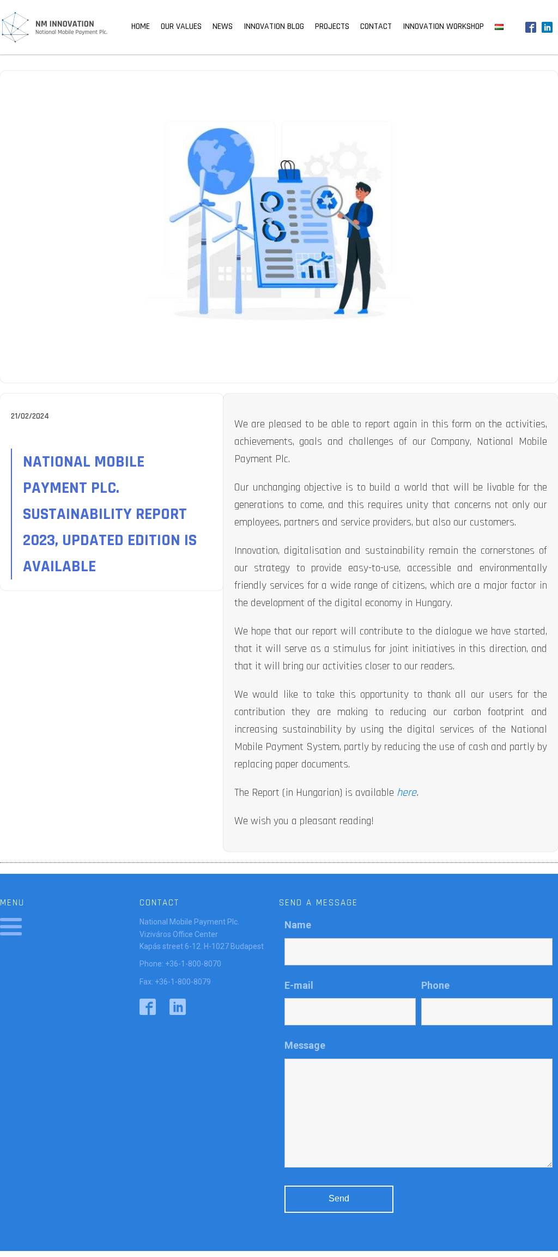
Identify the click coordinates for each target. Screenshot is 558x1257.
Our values (181, 26)
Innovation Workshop (443, 26)
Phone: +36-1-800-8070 (180, 963)
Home (140, 26)
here (406, 792)
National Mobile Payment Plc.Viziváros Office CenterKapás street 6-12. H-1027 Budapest (202, 934)
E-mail (298, 985)
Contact (376, 26)
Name (297, 924)
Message (304, 1045)
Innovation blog (274, 26)
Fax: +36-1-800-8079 (175, 981)
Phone (435, 985)
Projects (332, 26)
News (223, 26)
